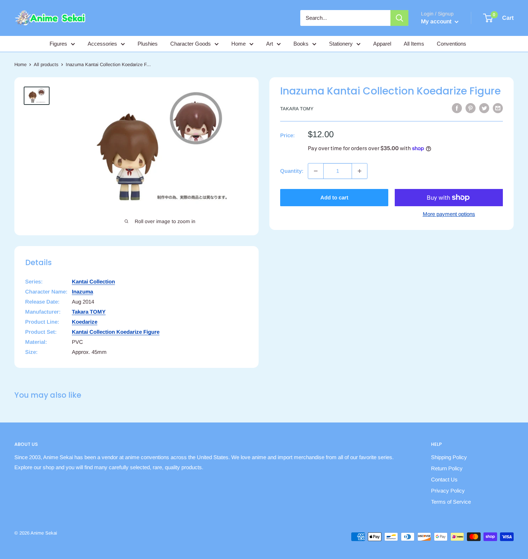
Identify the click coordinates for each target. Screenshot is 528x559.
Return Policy (447, 468)
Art (269, 44)
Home (238, 44)
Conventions (451, 44)
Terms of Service (451, 502)
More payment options (449, 214)
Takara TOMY (297, 108)
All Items (414, 44)
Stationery (341, 44)
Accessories (102, 44)
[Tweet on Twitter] (484, 108)
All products (46, 64)
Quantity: (292, 171)
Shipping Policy (449, 457)
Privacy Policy (448, 491)
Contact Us (444, 479)
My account (437, 21)
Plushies (148, 44)
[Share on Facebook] (457, 108)
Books (301, 44)
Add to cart (334, 197)
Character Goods (190, 44)
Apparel (382, 44)
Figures (58, 44)
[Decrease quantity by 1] (315, 171)
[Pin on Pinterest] (471, 108)
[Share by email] (498, 108)
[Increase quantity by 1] (359, 171)
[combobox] (345, 18)
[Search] (399, 18)
